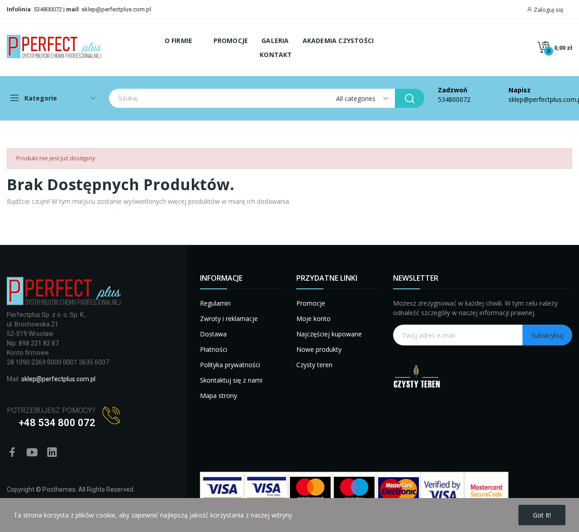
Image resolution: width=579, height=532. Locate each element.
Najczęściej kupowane (329, 334)
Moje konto (313, 318)
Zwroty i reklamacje (229, 318)
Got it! (542, 515)
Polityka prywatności (230, 364)
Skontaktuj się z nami (231, 380)
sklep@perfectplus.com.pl (115, 9)
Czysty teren (314, 364)
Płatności (213, 349)
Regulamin (215, 303)
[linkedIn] (52, 452)
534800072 (47, 9)
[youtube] (32, 452)
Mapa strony (218, 395)
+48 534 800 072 (57, 422)
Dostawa (213, 334)
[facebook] (12, 452)
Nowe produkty (319, 349)
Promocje (310, 303)
